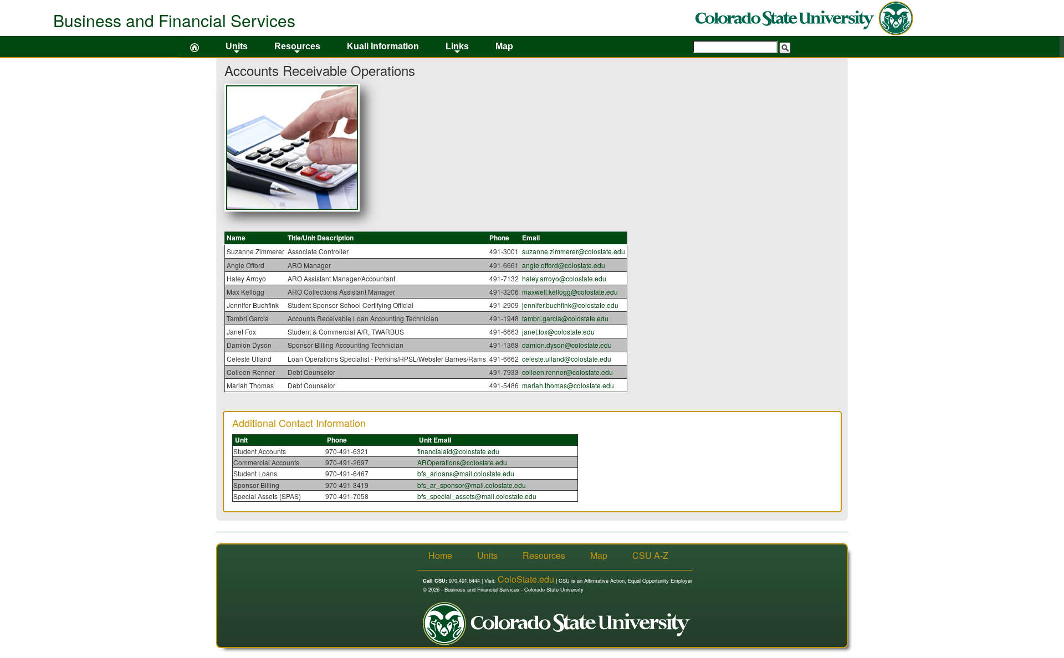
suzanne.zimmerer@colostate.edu (573, 251)
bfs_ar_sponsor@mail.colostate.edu (471, 485)
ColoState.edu (526, 579)
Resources (297, 49)
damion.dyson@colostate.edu (567, 344)
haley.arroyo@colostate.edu (564, 278)
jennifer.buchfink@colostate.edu (570, 305)
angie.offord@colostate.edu (563, 265)
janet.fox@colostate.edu (558, 331)
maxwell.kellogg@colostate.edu (570, 291)
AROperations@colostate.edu (462, 462)
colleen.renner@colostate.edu (567, 372)
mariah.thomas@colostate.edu (568, 385)
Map (504, 46)
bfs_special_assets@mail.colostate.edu (476, 496)
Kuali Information (383, 46)
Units (237, 49)
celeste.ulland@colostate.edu (566, 358)
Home (440, 556)
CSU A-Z (650, 556)
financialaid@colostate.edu (458, 451)
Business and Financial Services (174, 20)
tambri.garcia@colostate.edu (565, 318)
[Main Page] (194, 46)
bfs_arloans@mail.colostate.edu (465, 473)
